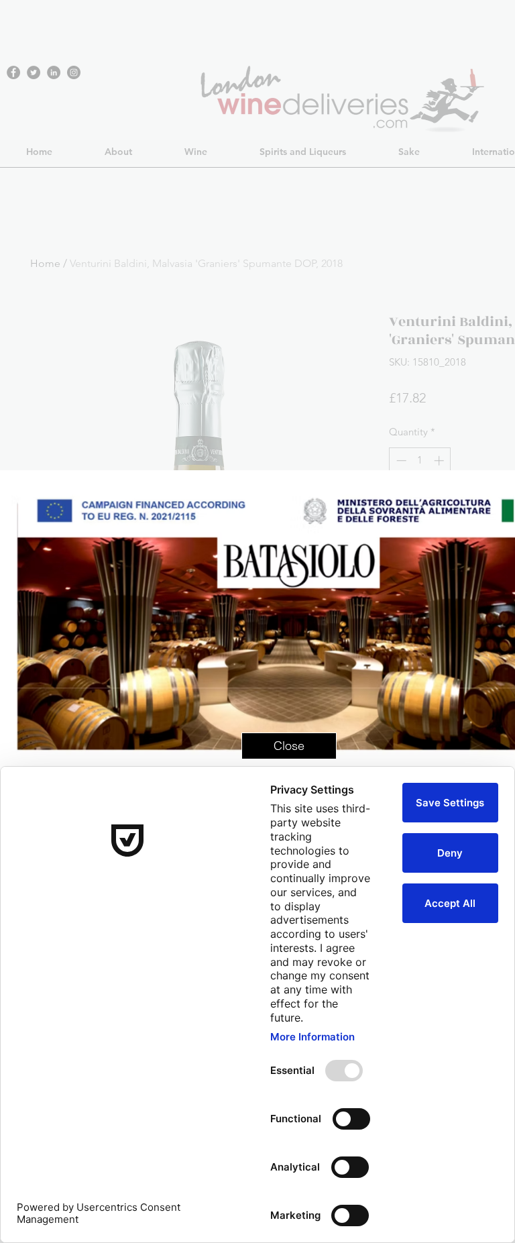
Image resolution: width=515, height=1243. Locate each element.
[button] (289, 746)
